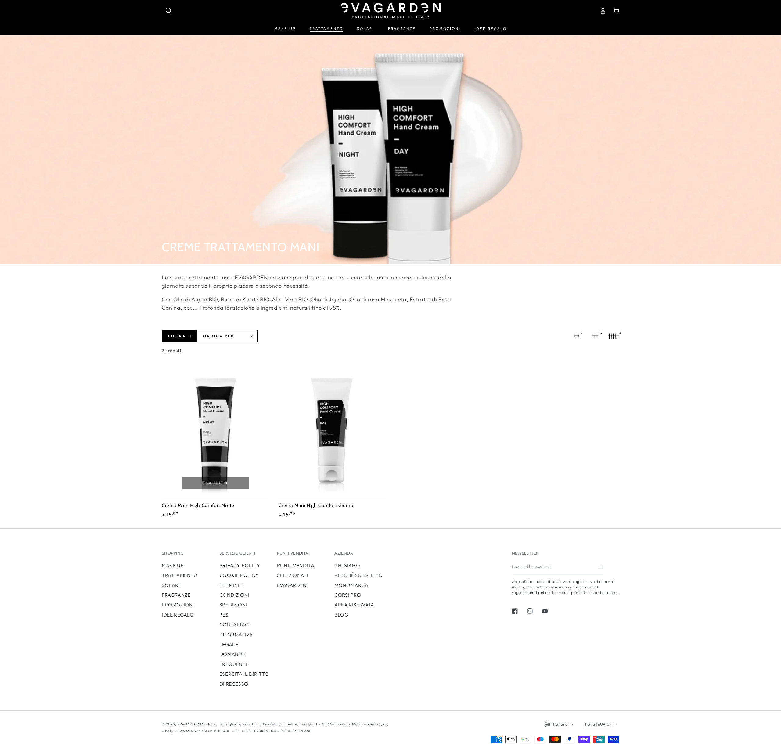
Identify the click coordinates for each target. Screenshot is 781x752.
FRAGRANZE (176, 595)
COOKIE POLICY (239, 575)
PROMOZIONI (178, 605)
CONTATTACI (234, 624)
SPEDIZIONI (233, 605)
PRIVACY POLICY (239, 565)
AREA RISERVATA (354, 605)
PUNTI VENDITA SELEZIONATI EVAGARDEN (296, 575)
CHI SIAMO (347, 565)
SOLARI (171, 585)
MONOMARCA (351, 585)
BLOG (341, 615)
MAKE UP (173, 565)
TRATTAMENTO (180, 575)
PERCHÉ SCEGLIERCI (358, 575)
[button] (168, 10)
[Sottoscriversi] (601, 567)
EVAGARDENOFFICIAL (197, 724)
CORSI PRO (347, 595)
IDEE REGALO (178, 615)
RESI (224, 615)
